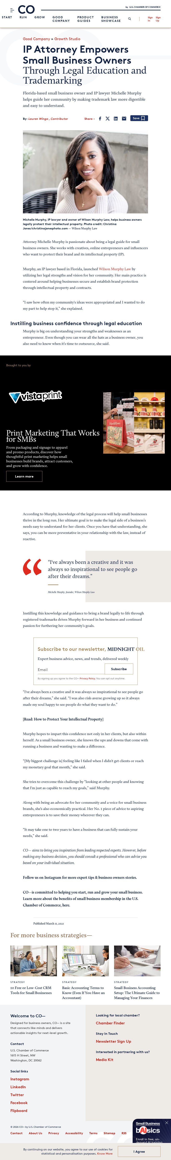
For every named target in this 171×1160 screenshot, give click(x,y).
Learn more (24, 476)
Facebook (19, 1102)
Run (23, 17)
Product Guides (85, 18)
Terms (93, 1133)
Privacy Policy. (88, 678)
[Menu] (12, 10)
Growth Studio (67, 38)
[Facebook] (100, 118)
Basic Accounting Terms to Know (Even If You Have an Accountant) (83, 993)
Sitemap (109, 1133)
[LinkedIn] (116, 118)
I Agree (139, 1151)
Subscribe (119, 669)
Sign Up (158, 19)
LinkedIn (18, 1086)
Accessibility (74, 1133)
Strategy (17, 982)
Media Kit (104, 1059)
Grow (39, 17)
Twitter (17, 1094)
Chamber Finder (110, 1022)
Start (7, 17)
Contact (16, 1133)
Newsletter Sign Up (113, 1041)
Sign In (150, 19)
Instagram (19, 1078)
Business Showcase (111, 18)
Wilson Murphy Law (115, 269)
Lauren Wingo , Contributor (48, 118)
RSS (124, 1133)
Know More (105, 1153)
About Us (35, 1133)
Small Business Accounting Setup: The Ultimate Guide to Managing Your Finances (137, 993)
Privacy (53, 1133)
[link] (129, 19)
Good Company (61, 18)
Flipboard (18, 1110)
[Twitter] (108, 118)
